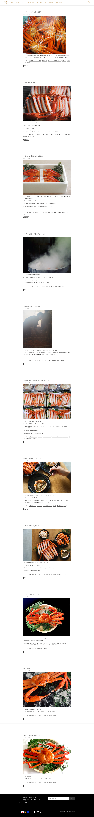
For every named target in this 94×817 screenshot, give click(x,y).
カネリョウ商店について (42, 2)
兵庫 (47, 134)
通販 (63, 60)
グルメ (44, 134)
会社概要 (26, 800)
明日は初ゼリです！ (29, 668)
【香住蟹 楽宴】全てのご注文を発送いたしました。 (38, 380)
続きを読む (26, 65)
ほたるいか (39, 360)
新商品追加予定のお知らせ (31, 526)
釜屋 (65, 60)
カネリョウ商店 (37, 60)
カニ (38, 134)
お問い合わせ (33, 800)
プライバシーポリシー (23, 802)
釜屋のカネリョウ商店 (65, 811)
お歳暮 (35, 436)
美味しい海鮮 (57, 60)
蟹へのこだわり (31, 2)
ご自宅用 (17, 2)
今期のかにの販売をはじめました (33, 156)
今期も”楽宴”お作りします (31, 82)
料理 (49, 134)
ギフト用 (23, 2)
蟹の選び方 (51, 2)
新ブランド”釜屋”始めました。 (32, 735)
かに (35, 134)
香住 (68, 60)
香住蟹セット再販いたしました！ (33, 458)
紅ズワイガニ (44, 60)
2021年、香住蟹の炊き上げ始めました (34, 234)
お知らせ (20, 800)
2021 (30, 212)
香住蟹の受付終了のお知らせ (31, 306)
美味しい (53, 134)
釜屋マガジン (59, 2)
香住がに (29, 136)
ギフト (40, 134)
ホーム (20, 797)
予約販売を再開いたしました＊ (32, 594)
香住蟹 (28, 62)
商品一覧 (11, 2)
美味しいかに (51, 60)
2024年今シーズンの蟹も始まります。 (34, 12)
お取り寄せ (31, 60)
